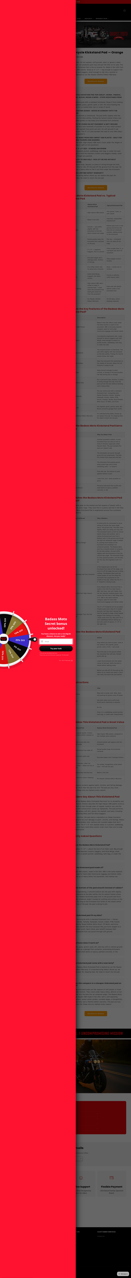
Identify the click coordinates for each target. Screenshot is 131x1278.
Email (47, 641)
